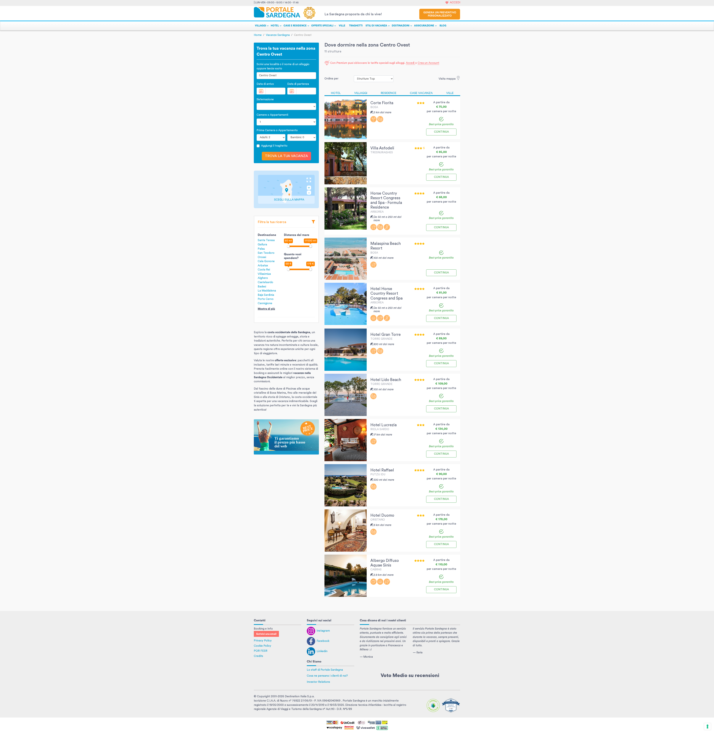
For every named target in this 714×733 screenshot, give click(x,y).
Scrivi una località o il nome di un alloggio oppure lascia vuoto (283, 66)
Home (258, 35)
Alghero (263, 278)
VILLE (342, 25)
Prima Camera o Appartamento (277, 130)
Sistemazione (265, 99)
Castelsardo (265, 282)
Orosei (262, 257)
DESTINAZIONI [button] (400, 25)
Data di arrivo (265, 84)
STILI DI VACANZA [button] (376, 25)
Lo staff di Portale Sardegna (325, 669)
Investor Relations (318, 682)
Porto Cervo (266, 299)
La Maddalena (267, 290)
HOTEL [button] (275, 25)
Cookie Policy (262, 645)
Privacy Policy (263, 640)
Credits (258, 656)
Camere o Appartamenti (272, 114)
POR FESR (260, 650)
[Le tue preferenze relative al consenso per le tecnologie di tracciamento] (707, 726)
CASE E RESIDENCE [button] (295, 25)
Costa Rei (264, 269)
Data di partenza (298, 84)
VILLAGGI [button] (260, 25)
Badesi (262, 286)
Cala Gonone (266, 261)
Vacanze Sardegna (278, 35)
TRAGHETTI (356, 25)
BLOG (443, 25)
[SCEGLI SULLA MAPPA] (286, 189)
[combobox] (286, 75)
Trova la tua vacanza (286, 156)
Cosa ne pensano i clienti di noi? (327, 675)
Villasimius (264, 274)
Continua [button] (441, 131)
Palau (261, 248)
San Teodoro (266, 253)
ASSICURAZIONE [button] (424, 25)
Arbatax (263, 265)
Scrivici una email (266, 634)
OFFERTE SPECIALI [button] (322, 25)
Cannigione (265, 303)
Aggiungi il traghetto (274, 145)
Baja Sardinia (266, 295)
